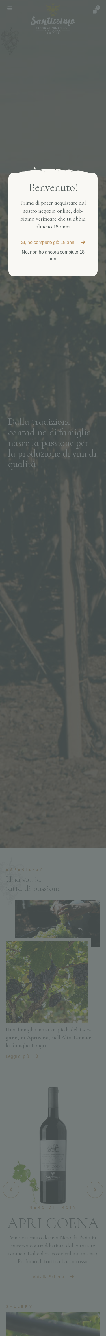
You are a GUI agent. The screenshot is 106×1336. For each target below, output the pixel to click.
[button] (53, 242)
